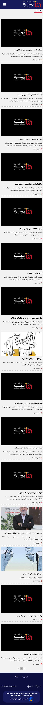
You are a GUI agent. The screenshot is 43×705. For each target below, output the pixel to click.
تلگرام (31, 687)
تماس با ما (24, 677)
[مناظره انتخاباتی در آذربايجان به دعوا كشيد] (21, 167)
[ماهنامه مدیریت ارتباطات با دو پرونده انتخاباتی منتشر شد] (21, 518)
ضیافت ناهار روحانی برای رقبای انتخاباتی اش (28, 50)
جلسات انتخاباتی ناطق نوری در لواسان (29, 95)
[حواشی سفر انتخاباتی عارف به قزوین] (21, 476)
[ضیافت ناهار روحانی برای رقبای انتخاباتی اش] (21, 33)
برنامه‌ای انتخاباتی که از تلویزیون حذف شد (28, 403)
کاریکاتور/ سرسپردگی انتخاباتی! (32, 359)
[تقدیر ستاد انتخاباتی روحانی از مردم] (21, 212)
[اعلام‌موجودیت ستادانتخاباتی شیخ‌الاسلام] (21, 431)
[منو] (5, 4)
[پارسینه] (30, 4)
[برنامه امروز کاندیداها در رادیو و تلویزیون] (21, 599)
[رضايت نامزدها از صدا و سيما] (21, 637)
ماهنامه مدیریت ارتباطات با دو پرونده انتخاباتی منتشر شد (23, 533)
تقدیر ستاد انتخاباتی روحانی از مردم (30, 229)
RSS (16, 677)
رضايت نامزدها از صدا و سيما (33, 654)
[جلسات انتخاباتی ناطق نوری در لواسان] (21, 78)
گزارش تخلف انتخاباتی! (34, 273)
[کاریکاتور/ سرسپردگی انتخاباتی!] (21, 344)
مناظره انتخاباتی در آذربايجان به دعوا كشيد (28, 184)
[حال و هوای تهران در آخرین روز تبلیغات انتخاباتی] (21, 301)
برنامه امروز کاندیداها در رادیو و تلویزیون (29, 616)
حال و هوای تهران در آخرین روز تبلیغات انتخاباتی (26, 318)
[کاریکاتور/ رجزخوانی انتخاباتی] (21, 559)
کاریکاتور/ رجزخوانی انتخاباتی (32, 574)
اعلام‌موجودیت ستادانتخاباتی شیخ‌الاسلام (28, 448)
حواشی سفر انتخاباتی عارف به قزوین (30, 493)
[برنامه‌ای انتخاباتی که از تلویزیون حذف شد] (21, 386)
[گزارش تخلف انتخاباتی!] (21, 256)
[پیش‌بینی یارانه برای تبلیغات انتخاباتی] (21, 122)
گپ (40, 687)
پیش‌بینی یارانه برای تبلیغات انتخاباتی (30, 139)
